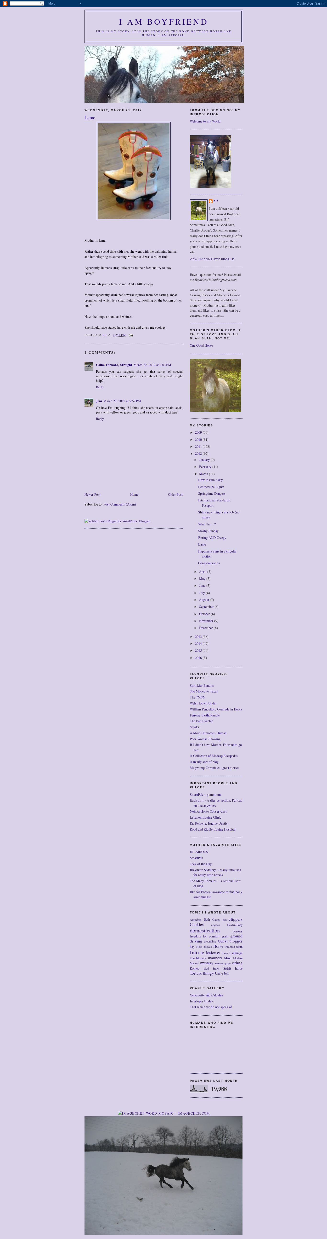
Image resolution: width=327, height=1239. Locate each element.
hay (192, 946)
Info (194, 952)
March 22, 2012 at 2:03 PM (152, 364)
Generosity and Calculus (206, 995)
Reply (100, 387)
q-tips (228, 963)
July (202, 592)
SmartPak (196, 857)
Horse (218, 946)
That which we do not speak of (211, 1007)
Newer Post (92, 494)
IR (202, 953)
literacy (201, 958)
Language (235, 953)
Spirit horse (233, 968)
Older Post (175, 494)
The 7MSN (197, 697)
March (204, 473)
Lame (202, 544)
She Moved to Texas (204, 691)
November (206, 620)
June (202, 585)
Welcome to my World (205, 121)
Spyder (194, 727)
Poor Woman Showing (205, 739)
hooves (207, 947)
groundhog (210, 941)
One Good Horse (201, 345)
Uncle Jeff (222, 973)
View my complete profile (212, 259)
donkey (237, 931)
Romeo (194, 968)
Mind (227, 958)
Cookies (197, 924)
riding (237, 963)
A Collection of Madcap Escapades (214, 755)
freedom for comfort (205, 936)
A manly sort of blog (204, 761)
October (205, 613)
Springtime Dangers (212, 493)
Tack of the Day (201, 863)
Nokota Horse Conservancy (208, 811)
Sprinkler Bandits (202, 685)
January (205, 459)
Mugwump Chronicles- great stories (214, 767)
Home (134, 494)
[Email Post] (131, 335)
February (205, 466)
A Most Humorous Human (208, 733)
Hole (199, 947)
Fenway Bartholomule (205, 715)
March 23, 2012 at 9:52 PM (122, 401)
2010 (199, 439)
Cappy (216, 920)
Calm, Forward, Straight (114, 364)
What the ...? (207, 524)
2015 (199, 650)
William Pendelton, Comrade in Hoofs (216, 709)
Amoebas (195, 920)
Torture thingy (202, 973)
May (202, 578)
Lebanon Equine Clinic (205, 817)
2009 (199, 432)
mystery (207, 963)
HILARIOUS (199, 851)
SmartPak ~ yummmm (205, 794)
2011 (199, 446)
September (206, 606)
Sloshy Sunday (208, 531)
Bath (207, 919)
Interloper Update (202, 1001)
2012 (199, 453)
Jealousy (212, 952)
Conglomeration (209, 563)
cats (225, 919)
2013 (199, 636)
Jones (224, 953)
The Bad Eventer (201, 721)
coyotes (215, 925)
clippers (235, 919)
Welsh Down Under (203, 703)
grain (224, 936)
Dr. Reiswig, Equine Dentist (209, 823)
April (203, 571)
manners (215, 957)
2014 (199, 643)
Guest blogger (230, 941)
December (206, 627)
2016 (199, 657)
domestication (205, 930)
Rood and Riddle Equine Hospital (213, 829)
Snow (216, 968)
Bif (216, 201)
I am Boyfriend (164, 21)
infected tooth (233, 947)
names (219, 963)
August (204, 599)
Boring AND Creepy (212, 537)
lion (192, 958)
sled (206, 968)
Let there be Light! (211, 486)
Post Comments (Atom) (119, 504)
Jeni (99, 400)
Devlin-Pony (234, 925)
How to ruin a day (210, 479)
